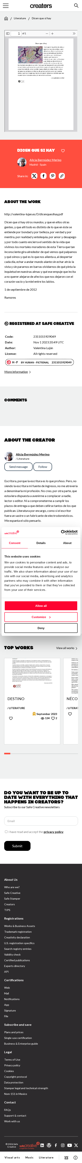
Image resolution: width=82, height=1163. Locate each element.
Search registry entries (17, 948)
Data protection (13, 1082)
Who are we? (12, 887)
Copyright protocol (15, 1076)
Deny (41, 628)
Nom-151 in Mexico (15, 1093)
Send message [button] (18, 466)
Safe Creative (12, 892)
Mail (6, 993)
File (6, 1016)
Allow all (41, 605)
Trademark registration (18, 931)
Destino (15, 699)
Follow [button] (42, 466)
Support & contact (15, 1115)
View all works (65, 648)
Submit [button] (17, 846)
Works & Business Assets (19, 926)
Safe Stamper (12, 898)
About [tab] (67, 543)
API (6, 971)
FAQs (7, 1109)
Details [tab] (41, 543)
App (6, 1004)
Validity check (12, 954)
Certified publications (17, 960)
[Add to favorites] (63, 151)
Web (7, 987)
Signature (10, 1010)
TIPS (7, 910)
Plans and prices (13, 1032)
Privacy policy (12, 1065)
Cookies (9, 1071)
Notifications (12, 999)
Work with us (12, 1121)
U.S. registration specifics (19, 943)
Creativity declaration (17, 937)
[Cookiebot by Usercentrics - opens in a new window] (61, 532)
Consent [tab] (14, 543)
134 (47, 718)
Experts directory (14, 966)
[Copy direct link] (62, 176)
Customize (39, 617)
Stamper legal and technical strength (26, 1088)
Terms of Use (12, 1059)
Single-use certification (18, 1037)
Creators (9, 904)
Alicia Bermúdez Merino (45, 160)
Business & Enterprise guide (21, 1043)
